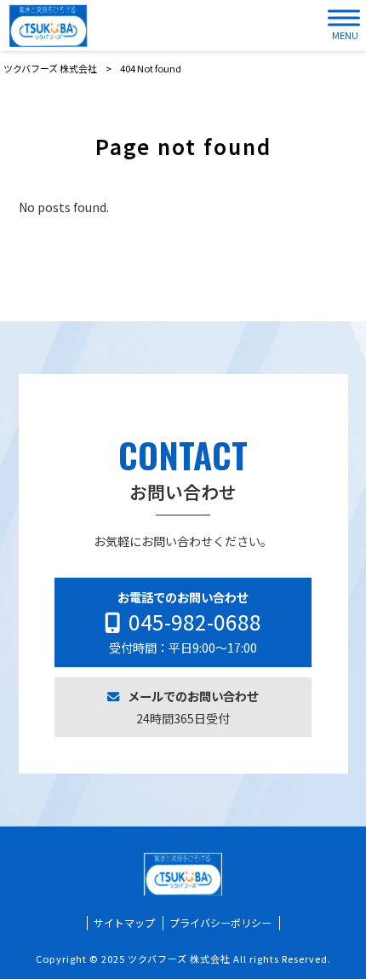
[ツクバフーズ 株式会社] (48, 25)
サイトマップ (124, 923)
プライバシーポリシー (220, 923)
